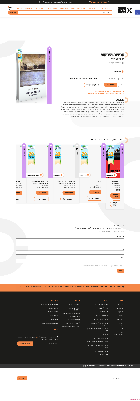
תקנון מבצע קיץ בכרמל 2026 (50, 323)
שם (123, 249)
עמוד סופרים (40, 8)
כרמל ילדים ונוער (103, 308)
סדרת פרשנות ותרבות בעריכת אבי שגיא (98, 346)
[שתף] (6, 2)
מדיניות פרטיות (53, 308)
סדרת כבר (105, 334)
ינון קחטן (85, 366)
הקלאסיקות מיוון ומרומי (101, 304)
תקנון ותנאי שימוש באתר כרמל (49, 304)
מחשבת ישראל (119, 308)
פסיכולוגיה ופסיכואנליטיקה (118, 333)
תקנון (38, 337)
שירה (121, 329)
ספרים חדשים (93, 8)
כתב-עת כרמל (104, 312)
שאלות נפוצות (54, 316)
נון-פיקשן (120, 312)
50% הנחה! (64, 8)
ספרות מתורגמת (120, 324)
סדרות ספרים (52, 8)
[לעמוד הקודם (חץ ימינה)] (3, 200)
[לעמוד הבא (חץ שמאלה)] (136, 200)
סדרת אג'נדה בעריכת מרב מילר (99, 319)
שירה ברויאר (97, 185)
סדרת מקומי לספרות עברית (100, 338)
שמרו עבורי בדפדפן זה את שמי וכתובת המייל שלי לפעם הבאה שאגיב (103, 266)
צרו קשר (19, 8)
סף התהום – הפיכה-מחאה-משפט (115, 183)
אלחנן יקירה (45, 186)
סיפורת (121, 316)
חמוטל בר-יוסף (117, 58)
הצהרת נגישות (54, 319)
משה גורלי (117, 186)
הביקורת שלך (119, 236)
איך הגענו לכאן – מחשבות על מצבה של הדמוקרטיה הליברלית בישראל (66, 183)
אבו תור (98, 181)
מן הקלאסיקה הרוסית (102, 316)
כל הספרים (108, 8)
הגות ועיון (49, 59)
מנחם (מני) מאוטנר (69, 186)
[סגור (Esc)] (2, 2)
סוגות (77, 153)
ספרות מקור (119, 319)
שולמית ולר (18, 186)
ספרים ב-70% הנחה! (78, 8)
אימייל (122, 257)
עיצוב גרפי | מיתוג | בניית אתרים (111, 366)
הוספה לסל (110, 85)
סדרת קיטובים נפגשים (101, 351)
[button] (137, 12)
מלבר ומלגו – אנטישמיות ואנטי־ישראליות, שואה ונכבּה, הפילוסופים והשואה (39, 183)
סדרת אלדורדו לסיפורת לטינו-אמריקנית (99, 324)
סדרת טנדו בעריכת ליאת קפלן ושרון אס (97, 329)
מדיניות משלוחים (53, 312)
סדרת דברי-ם (104, 355)
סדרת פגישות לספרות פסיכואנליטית (97, 342)
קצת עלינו (28, 8)
